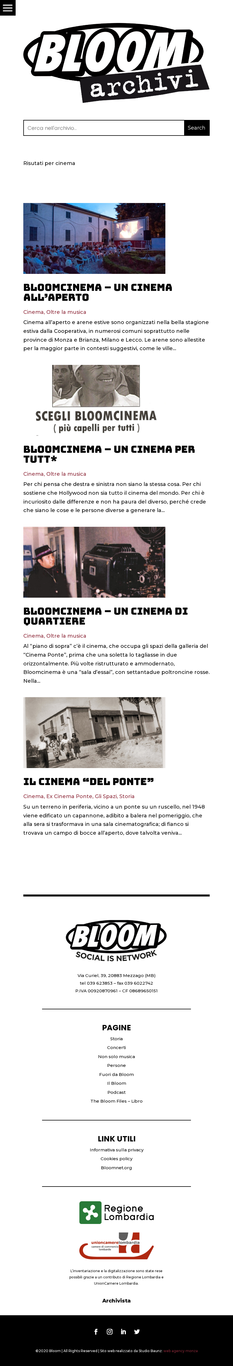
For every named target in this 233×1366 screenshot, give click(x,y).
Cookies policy (116, 1158)
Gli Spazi (106, 796)
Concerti (116, 1047)
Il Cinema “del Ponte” (88, 781)
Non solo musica (116, 1056)
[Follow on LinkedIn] (123, 1331)
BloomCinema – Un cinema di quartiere (105, 616)
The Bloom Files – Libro (116, 1101)
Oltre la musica (66, 312)
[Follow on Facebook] (96, 1331)
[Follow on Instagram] (109, 1331)
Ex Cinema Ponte (69, 796)
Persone (116, 1065)
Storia (127, 796)
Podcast (116, 1092)
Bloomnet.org (116, 1167)
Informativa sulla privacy (116, 1150)
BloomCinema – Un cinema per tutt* (109, 454)
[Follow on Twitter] (137, 1331)
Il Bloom (116, 1083)
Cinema (33, 312)
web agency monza (180, 1351)
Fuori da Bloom (116, 1074)
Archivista (116, 1301)
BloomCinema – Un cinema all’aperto (97, 292)
